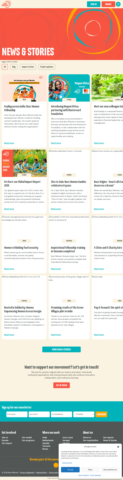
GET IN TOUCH (61, 385)
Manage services (67, 463)
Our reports (108, 438)
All (5, 67)
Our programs (28, 440)
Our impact (7, 443)
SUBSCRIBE (101, 414)
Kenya (45, 449)
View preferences (110, 470)
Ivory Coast (68, 438)
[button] (118, 447)
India (44, 438)
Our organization (90, 440)
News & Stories (110, 440)
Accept (70, 470)
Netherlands (47, 440)
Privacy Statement (83, 475)
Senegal (66, 440)
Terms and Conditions (57, 473)
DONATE (108, 4)
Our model (27, 438)
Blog (13, 67)
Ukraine (66, 443)
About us (87, 438)
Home (4, 62)
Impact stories (28, 67)
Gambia (45, 443)
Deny (90, 470)
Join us (5, 438)
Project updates (46, 67)
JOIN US (94, 4)
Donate (5, 440)
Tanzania (46, 446)
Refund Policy (41, 473)
